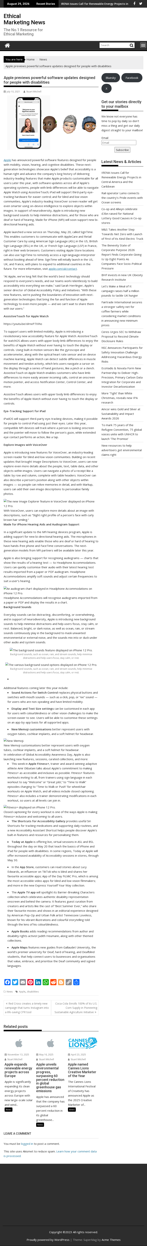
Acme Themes (111, 1240)
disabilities (33, 991)
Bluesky (111, 78)
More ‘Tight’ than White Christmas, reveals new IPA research (119, 397)
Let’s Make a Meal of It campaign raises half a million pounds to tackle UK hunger (120, 290)
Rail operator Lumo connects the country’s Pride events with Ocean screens (122, 197)
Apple (7, 160)
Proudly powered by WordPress (48, 1240)
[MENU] (143, 45)
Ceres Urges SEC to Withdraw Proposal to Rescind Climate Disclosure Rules (121, 336)
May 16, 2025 (46, 1054)
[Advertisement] (29, 1198)
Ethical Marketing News (24, 19)
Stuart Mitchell (33, 91)
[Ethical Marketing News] (7, 45)
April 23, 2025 (78, 1054)
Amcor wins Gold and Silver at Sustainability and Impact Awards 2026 (120, 413)
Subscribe (122, 150)
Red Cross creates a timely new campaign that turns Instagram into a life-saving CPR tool (27, 1008)
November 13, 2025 (18, 1054)
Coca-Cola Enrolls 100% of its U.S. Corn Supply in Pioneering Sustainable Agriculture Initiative (76, 1008)
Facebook (132, 78)
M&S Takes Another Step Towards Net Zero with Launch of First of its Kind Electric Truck (122, 234)
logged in (27, 1144)
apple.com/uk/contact (63, 269)
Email (104, 138)
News (10, 991)
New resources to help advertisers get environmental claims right (121, 450)
